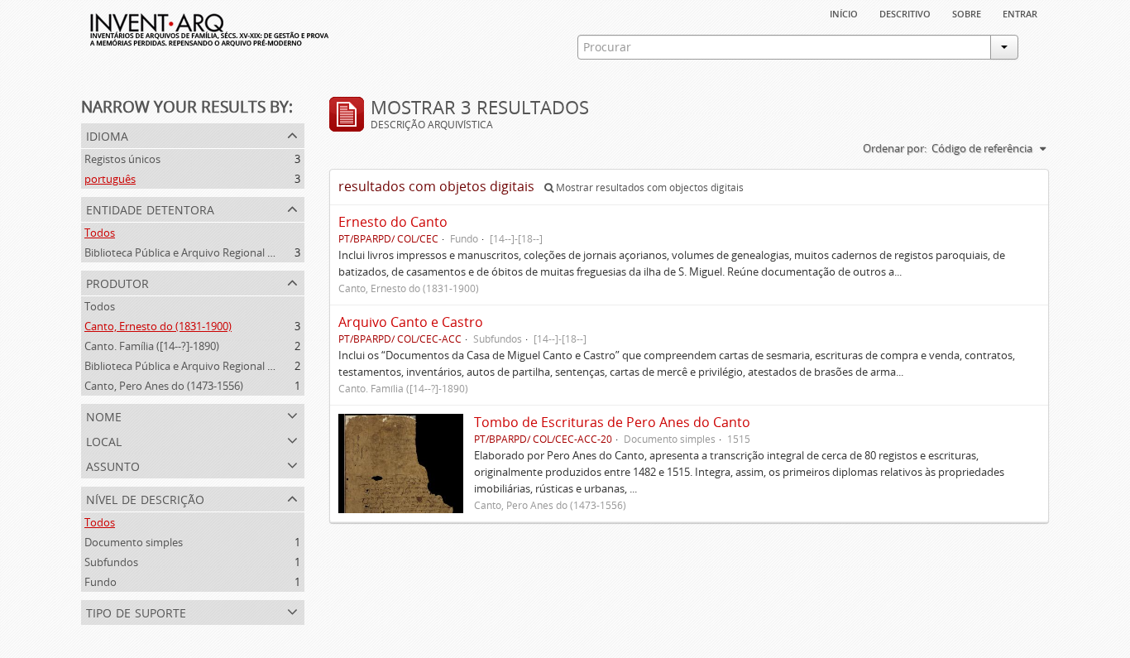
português (110, 178)
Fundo (100, 581)
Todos (99, 232)
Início (844, 12)
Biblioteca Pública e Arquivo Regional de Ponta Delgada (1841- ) (238, 365)
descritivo (905, 12)
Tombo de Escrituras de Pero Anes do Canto (612, 422)
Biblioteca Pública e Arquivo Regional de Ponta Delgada (219, 252)
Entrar (1020, 12)
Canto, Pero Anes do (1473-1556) (163, 385)
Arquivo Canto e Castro (410, 322)
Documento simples (133, 542)
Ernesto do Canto (393, 222)
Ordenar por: (895, 148)
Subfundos (111, 562)
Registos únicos (122, 158)
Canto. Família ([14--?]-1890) (151, 346)
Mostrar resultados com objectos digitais (648, 187)
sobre (966, 12)
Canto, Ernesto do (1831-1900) (158, 326)
